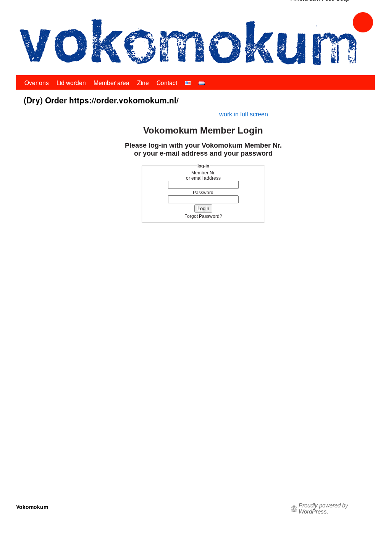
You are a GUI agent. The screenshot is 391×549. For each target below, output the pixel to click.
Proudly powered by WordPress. (323, 508)
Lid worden (71, 82)
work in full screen (243, 114)
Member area (111, 82)
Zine (143, 82)
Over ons (36, 82)
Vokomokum (32, 506)
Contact (167, 82)
